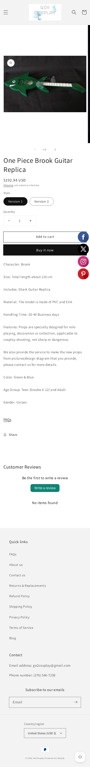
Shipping (8, 185)
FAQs (7, 419)
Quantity (9, 212)
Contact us (17, 575)
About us (16, 565)
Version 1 (15, 201)
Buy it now (45, 250)
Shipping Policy (20, 606)
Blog (12, 638)
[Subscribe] (76, 702)
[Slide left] (35, 149)
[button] (6, 12)
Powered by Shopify (55, 758)
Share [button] (13, 435)
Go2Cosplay (39, 758)
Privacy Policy (19, 617)
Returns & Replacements (27, 585)
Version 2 (41, 201)
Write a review (45, 487)
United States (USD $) (42, 733)
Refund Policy (19, 596)
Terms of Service (21, 628)
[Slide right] (55, 149)
